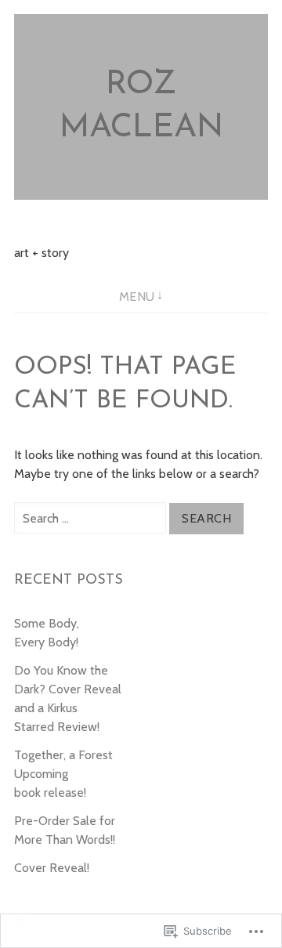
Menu (137, 296)
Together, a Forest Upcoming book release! (63, 773)
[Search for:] (91, 518)
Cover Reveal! (51, 867)
